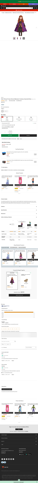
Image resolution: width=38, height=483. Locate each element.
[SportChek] (14, 4)
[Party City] (33, 4)
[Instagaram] (6, 459)
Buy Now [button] (28, 135)
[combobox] (31, 347)
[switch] (11, 224)
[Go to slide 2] (17, 38)
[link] (4, 100)
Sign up (3, 452)
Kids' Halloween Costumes (29, 12)
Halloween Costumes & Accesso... (18, 12)
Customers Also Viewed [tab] (5, 247)
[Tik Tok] (13, 459)
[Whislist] (34, 8)
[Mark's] (23, 4)
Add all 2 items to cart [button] (19, 295)
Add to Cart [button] (10, 135)
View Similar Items (19, 100)
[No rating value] (29, 231)
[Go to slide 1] (14, 38)
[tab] (7, 118)
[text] (7, 188)
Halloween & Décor (8, 12)
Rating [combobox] (3, 344)
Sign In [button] (19, 429)
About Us (2, 441)
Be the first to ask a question (6, 389)
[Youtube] (9, 459)
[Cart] (36, 8)
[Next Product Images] (36, 27)
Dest (2, 353)
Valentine (3, 366)
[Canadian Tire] (5, 4)
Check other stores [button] (5, 146)
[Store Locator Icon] (1, 6)
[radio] (2, 111)
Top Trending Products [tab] (13, 247)
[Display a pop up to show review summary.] (13, 153)
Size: (2, 108)
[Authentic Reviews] (6, 306)
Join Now (26, 431)
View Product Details (12, 100)
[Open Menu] (1, 8)
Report (13, 360)
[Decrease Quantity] (2, 132)
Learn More (21, 451)
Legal (2, 444)
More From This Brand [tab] (22, 247)
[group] (17, 188)
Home (3, 12)
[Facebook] (2, 459)
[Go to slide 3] (20, 38)
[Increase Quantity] (8, 132)
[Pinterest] (11, 459)
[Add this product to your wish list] (10, 132)
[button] (31, 8)
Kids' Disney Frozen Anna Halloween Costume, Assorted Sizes (16, 99)
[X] (4, 459)
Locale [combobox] (8, 344)
